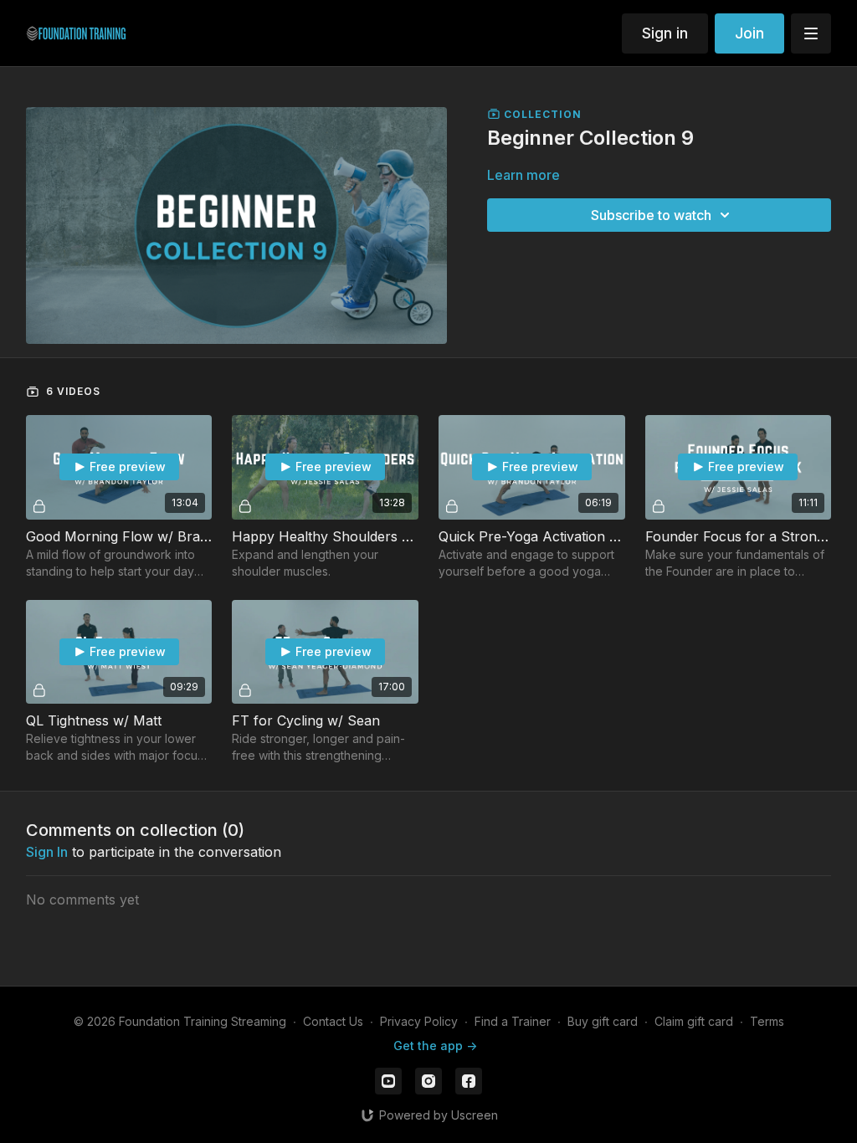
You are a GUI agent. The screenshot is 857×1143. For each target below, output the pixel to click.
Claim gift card (693, 1021)
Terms (767, 1021)
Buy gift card (602, 1021)
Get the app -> (435, 1045)
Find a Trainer (513, 1021)
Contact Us (333, 1021)
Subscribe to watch (651, 215)
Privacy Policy (419, 1021)
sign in (47, 851)
